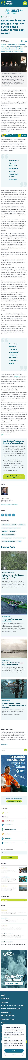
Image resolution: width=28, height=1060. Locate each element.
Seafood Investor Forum (8, 541)
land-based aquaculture (8, 534)
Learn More (4, 744)
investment (12, 531)
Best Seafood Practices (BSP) (10, 1009)
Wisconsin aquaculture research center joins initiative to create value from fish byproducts (13, 913)
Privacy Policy (7, 1037)
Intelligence (4, 868)
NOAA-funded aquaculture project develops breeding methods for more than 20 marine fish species (12, 936)
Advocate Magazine (7, 1015)
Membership (5, 999)
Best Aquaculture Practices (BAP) (12, 1005)
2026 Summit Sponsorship (14, 801)
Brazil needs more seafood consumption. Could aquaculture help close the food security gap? (11, 928)
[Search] (25, 750)
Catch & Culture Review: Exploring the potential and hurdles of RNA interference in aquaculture (8, 880)
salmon (16, 538)
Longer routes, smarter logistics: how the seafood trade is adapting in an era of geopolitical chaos (9, 889)
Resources (4, 1002)
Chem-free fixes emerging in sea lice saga (13, 620)
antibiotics (22, 524)
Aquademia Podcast (8, 1019)
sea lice (22, 538)
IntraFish (4, 531)
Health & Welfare (5, 877)
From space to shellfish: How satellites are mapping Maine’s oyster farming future (9, 871)
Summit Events (6, 1012)
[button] (22, 41)
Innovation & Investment (7, 934)
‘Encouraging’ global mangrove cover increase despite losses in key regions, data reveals (12, 921)
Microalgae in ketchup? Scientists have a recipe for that (13, 944)
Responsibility (4, 918)
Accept (14, 1050)
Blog (2, 1022)
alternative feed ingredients (9, 524)
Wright (19, 541)
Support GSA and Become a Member (14, 477)
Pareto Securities (6, 538)
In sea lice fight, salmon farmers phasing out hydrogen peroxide (14, 705)
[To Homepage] (7, 3)
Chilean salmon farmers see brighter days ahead (12, 664)
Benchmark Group (7, 528)
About (3, 995)
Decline (14, 1054)
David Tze (17, 528)
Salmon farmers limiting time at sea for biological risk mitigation (13, 577)
